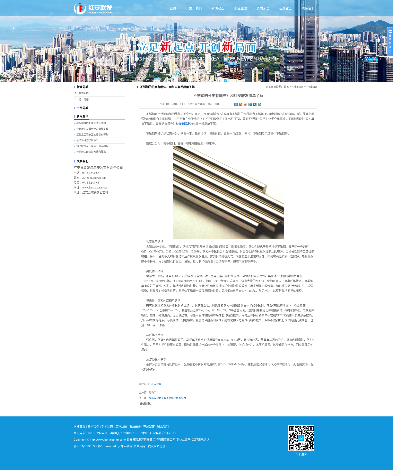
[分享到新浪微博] (245, 104)
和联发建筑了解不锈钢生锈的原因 (167, 398)
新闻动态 (218, 8)
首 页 (286, 86)
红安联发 (156, 384)
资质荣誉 (263, 8)
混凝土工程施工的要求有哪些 (92, 134)
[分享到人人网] (255, 104)
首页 (173, 8)
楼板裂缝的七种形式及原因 (91, 123)
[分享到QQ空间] (241, 104)
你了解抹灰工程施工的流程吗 (92, 146)
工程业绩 (240, 8)
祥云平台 (126, 446)
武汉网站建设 (156, 446)
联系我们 (308, 8)
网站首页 (79, 426)
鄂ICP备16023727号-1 (88, 446)
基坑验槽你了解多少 (87, 140)
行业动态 (84, 99)
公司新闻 (84, 93)
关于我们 (195, 8)
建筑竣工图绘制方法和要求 (91, 151)
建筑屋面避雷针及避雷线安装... (93, 129)
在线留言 (285, 8)
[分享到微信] (259, 104)
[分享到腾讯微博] (250, 104)
